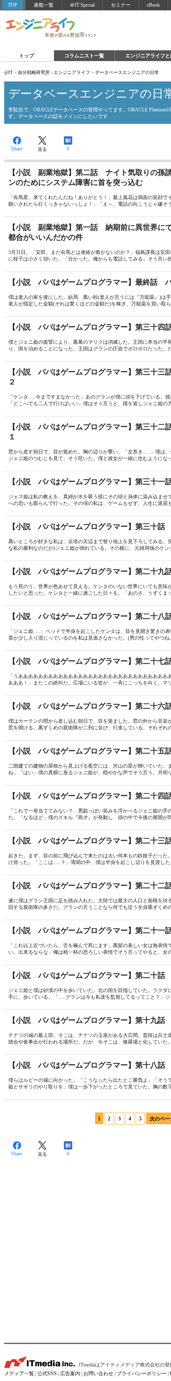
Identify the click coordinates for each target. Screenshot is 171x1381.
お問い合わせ (98, 1373)
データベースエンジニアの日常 (127, 72)
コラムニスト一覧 (84, 56)
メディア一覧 (19, 1373)
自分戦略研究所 (34, 72)
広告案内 (70, 1373)
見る (42, 149)
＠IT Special (82, 5)
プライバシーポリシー (141, 1373)
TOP (12, 5)
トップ (26, 56)
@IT (8, 72)
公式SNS (47, 1373)
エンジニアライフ (51, 28)
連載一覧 (44, 5)
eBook (153, 5)
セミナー (121, 5)
